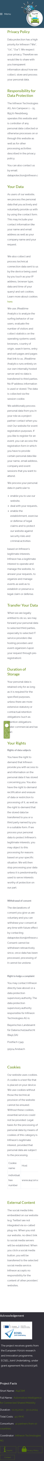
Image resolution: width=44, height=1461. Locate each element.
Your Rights (16, 743)
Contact (7, 1457)
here (9, 301)
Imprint (9, 1450)
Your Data (15, 187)
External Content (21, 1202)
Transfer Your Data (22, 605)
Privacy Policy (18, 32)
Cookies (14, 1067)
